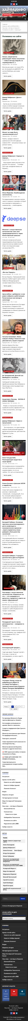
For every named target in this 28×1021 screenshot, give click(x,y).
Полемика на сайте (9, 52)
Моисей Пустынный (9, 877)
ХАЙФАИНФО (14, 9)
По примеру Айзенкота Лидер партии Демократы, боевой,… (12, 719)
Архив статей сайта (8, 780)
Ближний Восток (9, 808)
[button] (2, 19)
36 (11, 709)
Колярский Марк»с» (9, 868)
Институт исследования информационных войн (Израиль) (11, 860)
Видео (4, 791)
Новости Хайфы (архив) (11, 785)
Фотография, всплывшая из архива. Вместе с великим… (11, 724)
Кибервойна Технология (12, 817)
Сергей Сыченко (8, 880)
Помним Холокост (10, 788)
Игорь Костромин (9, 853)
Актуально (5, 776)
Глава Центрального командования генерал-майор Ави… (12, 764)
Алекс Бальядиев (8, 845)
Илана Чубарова (8, 856)
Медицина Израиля (9, 874)
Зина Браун (18, 850)
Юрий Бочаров (8, 885)
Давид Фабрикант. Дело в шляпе (14, 87)
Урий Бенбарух (8, 883)
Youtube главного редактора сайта (12, 841)
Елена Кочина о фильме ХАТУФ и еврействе (13, 484)
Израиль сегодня (8, 795)
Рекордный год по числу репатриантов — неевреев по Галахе (13, 624)
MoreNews (10, 1019)
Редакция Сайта (6, 64)
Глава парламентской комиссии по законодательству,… (14, 743)
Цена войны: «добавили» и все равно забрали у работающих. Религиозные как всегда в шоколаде (13, 297)
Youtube (5, 838)
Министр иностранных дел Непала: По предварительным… (14, 734)
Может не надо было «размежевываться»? (14, 122)
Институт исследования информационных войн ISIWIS (13, 864)
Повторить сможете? (9, 738)
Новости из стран (11, 814)
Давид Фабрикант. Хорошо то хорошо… (13, 157)
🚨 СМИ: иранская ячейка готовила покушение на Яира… (14, 753)
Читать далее (8, 76)
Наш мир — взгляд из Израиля (12, 806)
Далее (15, 709)
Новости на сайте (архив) (12, 782)
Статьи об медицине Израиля (12, 906)
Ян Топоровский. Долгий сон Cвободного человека (14, 365)
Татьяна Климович (6, 274)
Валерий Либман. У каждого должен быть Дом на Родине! (13, 556)
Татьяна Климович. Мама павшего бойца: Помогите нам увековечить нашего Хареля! (14, 327)
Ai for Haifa (4, 237)
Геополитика (8, 812)
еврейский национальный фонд (12, 889)
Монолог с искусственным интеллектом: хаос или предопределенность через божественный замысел (14, 219)
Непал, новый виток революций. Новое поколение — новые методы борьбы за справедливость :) (14, 47)
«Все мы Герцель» (14, 262)
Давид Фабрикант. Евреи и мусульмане (12, 422)
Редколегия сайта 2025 (11, 824)
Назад (6, 706)
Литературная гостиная (10, 798)
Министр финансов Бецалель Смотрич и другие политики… (12, 748)
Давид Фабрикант (9, 847)
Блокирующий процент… (11, 648)
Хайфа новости (7, 827)
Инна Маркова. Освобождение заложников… (14, 183)
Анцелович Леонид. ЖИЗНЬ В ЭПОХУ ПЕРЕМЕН (13, 400)
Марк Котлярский (9, 871)
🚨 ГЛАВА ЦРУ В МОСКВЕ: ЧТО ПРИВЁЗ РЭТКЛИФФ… (11, 758)
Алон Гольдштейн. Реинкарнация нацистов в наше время (14, 448)
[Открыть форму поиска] (25, 19)
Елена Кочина (7, 850)
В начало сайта (13, 1006)
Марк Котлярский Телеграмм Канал (11, 802)
